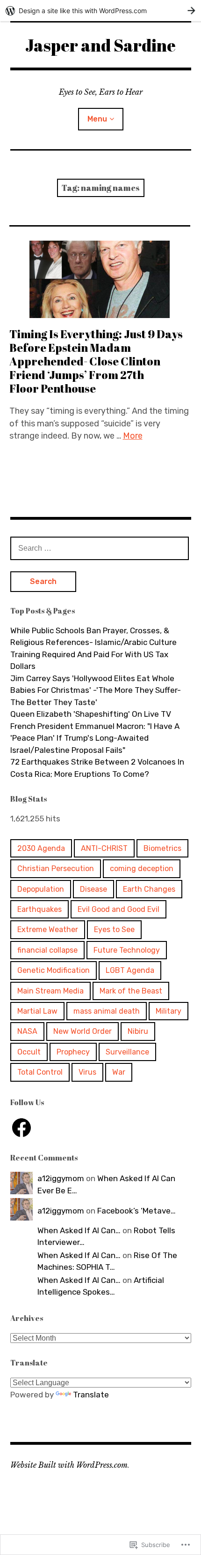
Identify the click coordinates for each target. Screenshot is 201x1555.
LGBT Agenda (130, 970)
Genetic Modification (53, 970)
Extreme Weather (47, 929)
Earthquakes (39, 909)
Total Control (40, 1072)
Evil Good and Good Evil (118, 909)
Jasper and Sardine (100, 45)
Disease (93, 889)
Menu (97, 118)
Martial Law (37, 1011)
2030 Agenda (41, 848)
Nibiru (138, 1031)
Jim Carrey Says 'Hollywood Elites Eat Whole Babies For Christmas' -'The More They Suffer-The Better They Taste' (95, 690)
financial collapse (47, 950)
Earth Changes (149, 889)
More (133, 436)
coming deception (141, 868)
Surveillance (127, 1051)
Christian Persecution (55, 868)
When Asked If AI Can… (79, 1230)
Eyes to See (114, 929)
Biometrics (162, 848)
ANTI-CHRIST (104, 848)
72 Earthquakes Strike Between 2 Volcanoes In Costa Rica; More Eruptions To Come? (97, 768)
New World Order (82, 1031)
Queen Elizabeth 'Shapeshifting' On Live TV (90, 714)
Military (168, 1011)
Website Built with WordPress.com (69, 1465)
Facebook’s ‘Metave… (136, 1210)
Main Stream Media (50, 990)
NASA (27, 1031)
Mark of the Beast (131, 990)
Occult (29, 1051)
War (118, 1072)
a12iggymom (60, 1178)
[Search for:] (99, 548)
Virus (87, 1072)
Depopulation (40, 889)
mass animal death (106, 1011)
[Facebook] (21, 1127)
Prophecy (73, 1051)
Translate (91, 1394)
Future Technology (126, 950)
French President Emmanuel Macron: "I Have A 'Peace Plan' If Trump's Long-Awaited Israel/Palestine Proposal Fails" (94, 738)
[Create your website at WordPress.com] (100, 10)
